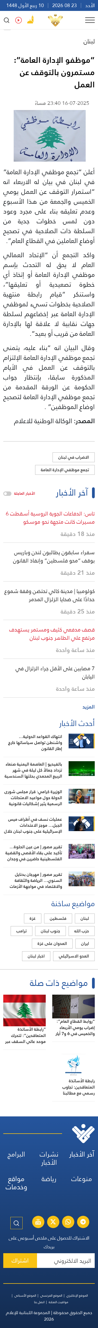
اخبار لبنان (36, 956)
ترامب (21, 931)
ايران (85, 943)
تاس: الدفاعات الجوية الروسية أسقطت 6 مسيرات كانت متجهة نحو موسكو (50, 517)
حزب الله (81, 931)
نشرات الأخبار (49, 1158)
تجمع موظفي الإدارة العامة (65, 470)
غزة (33, 918)
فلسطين (58, 918)
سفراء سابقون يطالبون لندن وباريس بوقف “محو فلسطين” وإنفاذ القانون (54, 556)
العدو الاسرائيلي (74, 956)
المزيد (88, 706)
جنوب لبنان (50, 931)
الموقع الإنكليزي (77, 1296)
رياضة (49, 1178)
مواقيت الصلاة (58, 1302)
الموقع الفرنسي (51, 1296)
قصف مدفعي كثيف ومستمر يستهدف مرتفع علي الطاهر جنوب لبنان (52, 633)
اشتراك (20, 1260)
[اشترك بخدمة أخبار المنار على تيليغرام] (83, 1222)
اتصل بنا (39, 1302)
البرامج (16, 1154)
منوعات (81, 1178)
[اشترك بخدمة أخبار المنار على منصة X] (53, 1222)
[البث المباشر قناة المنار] (38, 1222)
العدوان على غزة (52, 943)
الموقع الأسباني (25, 1296)
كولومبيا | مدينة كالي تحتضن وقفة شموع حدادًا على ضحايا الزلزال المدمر (49, 595)
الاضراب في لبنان (73, 457)
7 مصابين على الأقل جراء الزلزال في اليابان (55, 672)
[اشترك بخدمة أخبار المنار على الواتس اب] (68, 1222)
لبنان (89, 41)
